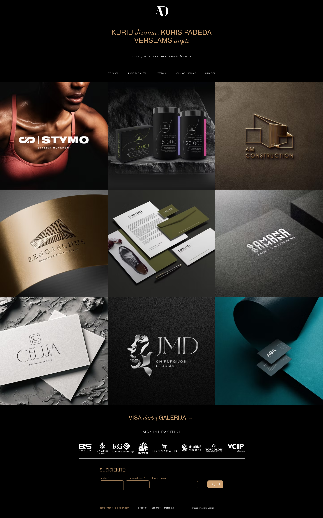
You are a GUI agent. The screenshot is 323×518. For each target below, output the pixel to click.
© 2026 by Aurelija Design (203, 508)
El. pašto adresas (134, 478)
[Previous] (13, 445)
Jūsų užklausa (159, 478)
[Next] (310, 445)
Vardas (103, 478)
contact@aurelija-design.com (114, 507)
